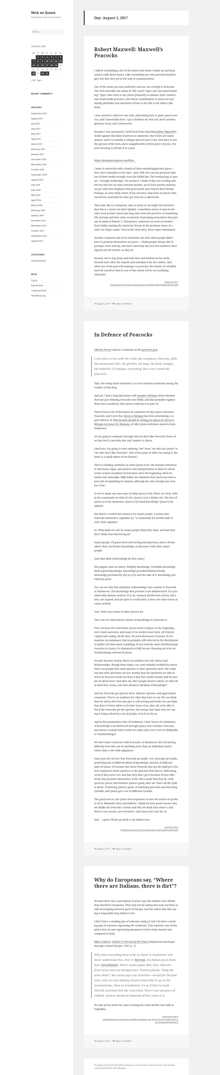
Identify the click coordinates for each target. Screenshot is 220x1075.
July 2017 (35, 123)
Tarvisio (140, 960)
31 (47, 73)
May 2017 (35, 133)
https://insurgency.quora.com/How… (115, 160)
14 (33, 65)
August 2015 (37, 241)
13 (60, 61)
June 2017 (36, 128)
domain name (146, 1065)
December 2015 (38, 220)
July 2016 (35, 184)
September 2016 (39, 174)
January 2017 (37, 154)
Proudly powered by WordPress (109, 1065)
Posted (171, 282)
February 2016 (38, 210)
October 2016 (37, 169)
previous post (150, 349)
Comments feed (38, 290)
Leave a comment (123, 303)
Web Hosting (119, 1068)
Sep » (39, 80)
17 (47, 65)
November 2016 (39, 164)
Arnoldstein (109, 965)
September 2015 (39, 235)
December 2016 (38, 159)
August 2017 (37, 118)
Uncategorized (38, 260)
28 (33, 73)
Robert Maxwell (165, 131)
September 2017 (39, 113)
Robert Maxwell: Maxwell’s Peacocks (128, 52)
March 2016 (37, 205)
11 (51, 61)
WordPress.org (38, 295)
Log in (34, 280)
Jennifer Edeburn (147, 395)
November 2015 (39, 225)
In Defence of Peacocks (123, 334)
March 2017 (37, 144)
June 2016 (36, 190)
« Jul (33, 80)
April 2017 (36, 139)
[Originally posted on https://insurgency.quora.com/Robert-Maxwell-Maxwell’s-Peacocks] (144, 285)
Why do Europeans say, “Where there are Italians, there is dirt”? (135, 882)
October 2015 (37, 230)
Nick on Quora (43, 12)
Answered (170, 1016)
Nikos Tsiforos (102, 941)
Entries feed (37, 285)
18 (51, 65)
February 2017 (38, 149)
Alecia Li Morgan (133, 416)
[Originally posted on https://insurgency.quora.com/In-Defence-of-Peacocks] (149, 830)
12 (56, 61)
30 (42, 73)
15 (38, 65)
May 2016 (35, 195)
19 (56, 65)
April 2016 (36, 200)
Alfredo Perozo (103, 349)
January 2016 (37, 215)
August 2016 (37, 179)
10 (47, 61)
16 (42, 65)
